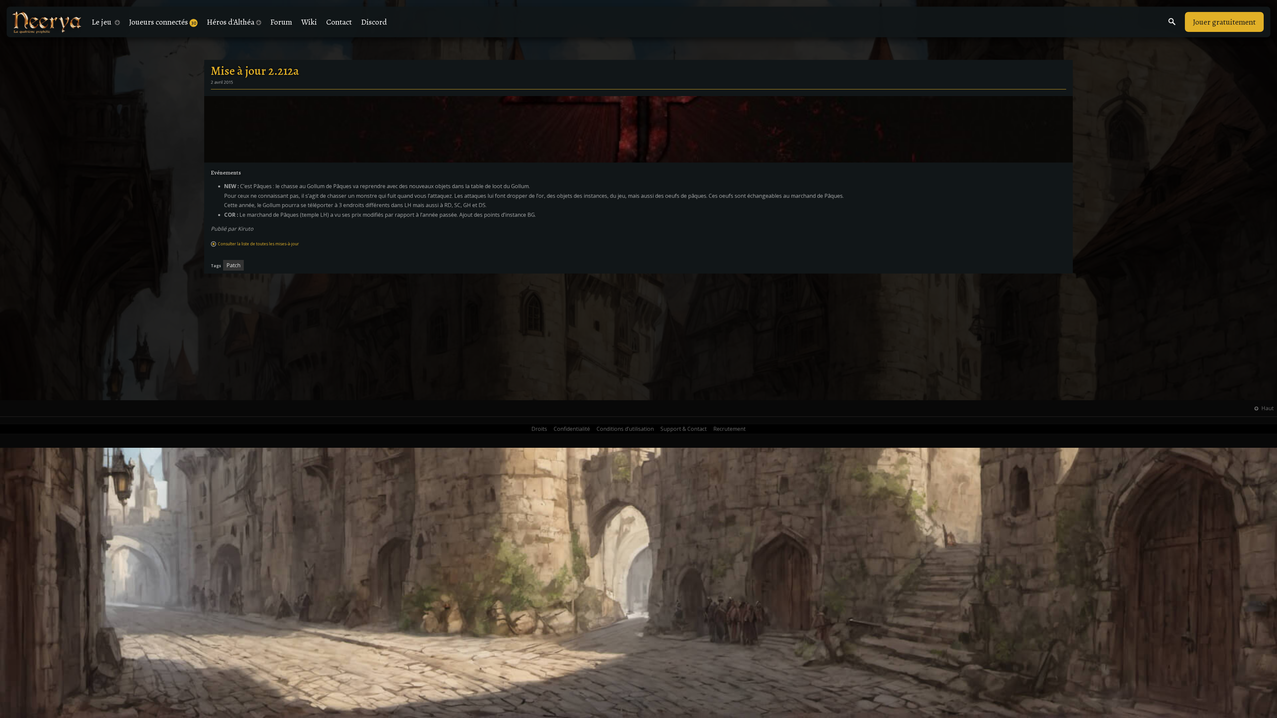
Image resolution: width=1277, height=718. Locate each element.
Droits (539, 428)
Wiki (309, 22)
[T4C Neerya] (47, 22)
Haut (1267, 408)
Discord (374, 22)
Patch (233, 265)
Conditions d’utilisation (625, 428)
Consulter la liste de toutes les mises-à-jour (258, 244)
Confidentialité (572, 428)
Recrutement (729, 428)
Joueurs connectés (162, 22)
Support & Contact (683, 428)
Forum (281, 22)
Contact (339, 22)
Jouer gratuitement (1224, 22)
